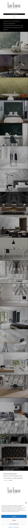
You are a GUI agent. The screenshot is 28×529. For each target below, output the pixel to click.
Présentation (14, 12)
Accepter (14, 516)
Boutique (14, 15)
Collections (14, 14)
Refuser (14, 520)
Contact (14, 16)
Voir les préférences (14, 524)
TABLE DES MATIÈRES (11, 21)
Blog (14, 18)
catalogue (6, 480)
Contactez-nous (17, 469)
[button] (26, 503)
